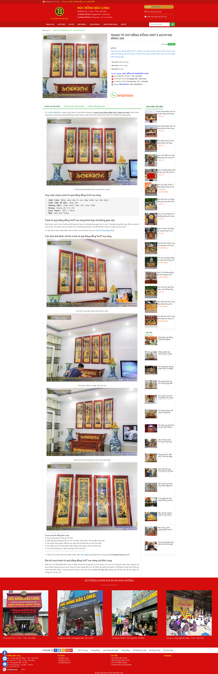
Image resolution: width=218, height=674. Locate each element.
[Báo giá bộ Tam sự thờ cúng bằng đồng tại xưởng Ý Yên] (151, 384)
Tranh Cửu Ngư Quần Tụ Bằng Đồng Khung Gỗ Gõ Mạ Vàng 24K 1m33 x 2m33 (166, 186)
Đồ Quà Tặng (168, 650)
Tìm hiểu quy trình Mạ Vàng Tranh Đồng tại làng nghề (166, 426)
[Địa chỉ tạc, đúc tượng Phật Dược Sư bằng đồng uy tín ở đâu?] (151, 531)
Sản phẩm (81, 24)
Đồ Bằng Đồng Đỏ (65, 662)
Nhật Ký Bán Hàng (110, 24)
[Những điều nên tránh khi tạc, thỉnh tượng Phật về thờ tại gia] (151, 355)
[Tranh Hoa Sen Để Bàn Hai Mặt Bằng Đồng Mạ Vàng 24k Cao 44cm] (151, 219)
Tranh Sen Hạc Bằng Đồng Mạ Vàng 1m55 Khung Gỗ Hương (165, 259)
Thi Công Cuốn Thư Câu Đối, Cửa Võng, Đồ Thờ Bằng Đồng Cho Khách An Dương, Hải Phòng (165, 397)
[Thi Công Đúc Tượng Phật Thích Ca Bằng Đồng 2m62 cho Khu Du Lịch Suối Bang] (151, 370)
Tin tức (71, 24)
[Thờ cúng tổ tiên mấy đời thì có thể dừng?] (151, 545)
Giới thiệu (61, 24)
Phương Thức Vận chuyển (74, 106)
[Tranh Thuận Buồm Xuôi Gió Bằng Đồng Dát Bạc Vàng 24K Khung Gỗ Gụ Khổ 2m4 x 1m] (151, 131)
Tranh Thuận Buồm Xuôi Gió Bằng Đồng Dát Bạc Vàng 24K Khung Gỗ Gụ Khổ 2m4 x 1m (166, 127)
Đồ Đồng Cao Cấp (139, 650)
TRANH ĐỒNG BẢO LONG (121, 660)
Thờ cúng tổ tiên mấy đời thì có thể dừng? (166, 543)
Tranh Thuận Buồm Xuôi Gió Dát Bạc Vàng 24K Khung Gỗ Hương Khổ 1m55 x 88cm (166, 113)
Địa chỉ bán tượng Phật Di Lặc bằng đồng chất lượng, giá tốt (166, 514)
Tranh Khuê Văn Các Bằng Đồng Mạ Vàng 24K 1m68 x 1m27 (166, 200)
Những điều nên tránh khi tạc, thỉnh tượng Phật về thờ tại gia (166, 353)
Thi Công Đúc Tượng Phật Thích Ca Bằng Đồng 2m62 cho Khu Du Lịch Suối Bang (165, 368)
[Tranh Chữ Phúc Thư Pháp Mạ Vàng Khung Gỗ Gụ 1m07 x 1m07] (151, 233)
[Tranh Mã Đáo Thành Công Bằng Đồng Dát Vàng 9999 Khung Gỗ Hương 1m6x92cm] (151, 321)
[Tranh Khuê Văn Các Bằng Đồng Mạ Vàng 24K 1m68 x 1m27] (151, 204)
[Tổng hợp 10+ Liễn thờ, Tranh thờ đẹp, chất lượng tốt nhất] (151, 457)
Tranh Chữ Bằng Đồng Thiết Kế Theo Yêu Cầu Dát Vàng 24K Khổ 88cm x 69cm (166, 171)
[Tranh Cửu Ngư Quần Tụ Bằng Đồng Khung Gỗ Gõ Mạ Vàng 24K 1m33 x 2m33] (151, 190)
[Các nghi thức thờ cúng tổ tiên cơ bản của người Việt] (151, 502)
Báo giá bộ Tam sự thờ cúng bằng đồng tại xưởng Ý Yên (165, 382)
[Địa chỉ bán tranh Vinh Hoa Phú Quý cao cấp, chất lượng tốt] (151, 443)
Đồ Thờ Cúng (83, 650)
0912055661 (156, 7)
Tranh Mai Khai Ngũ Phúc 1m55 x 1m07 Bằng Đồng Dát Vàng (165, 288)
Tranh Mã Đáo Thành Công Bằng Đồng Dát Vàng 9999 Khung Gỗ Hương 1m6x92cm (166, 318)
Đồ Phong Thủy (154, 650)
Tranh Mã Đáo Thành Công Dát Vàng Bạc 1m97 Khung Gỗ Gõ (166, 244)
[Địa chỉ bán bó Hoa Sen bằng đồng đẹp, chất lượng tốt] (151, 487)
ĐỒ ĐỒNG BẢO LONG (119, 658)
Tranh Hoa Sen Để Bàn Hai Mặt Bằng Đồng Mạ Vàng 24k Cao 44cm (166, 215)
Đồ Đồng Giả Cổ (64, 660)
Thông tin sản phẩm (52, 106)
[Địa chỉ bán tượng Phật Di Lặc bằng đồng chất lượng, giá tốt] (151, 516)
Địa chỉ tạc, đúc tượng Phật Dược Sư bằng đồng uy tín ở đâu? (165, 529)
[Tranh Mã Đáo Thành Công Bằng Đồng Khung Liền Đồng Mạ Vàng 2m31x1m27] (151, 307)
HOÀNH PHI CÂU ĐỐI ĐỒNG (121, 665)
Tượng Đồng (95, 650)
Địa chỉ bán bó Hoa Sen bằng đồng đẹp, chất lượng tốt (166, 485)
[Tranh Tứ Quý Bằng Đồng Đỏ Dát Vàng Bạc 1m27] (151, 277)
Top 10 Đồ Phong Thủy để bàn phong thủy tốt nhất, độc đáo (165, 470)
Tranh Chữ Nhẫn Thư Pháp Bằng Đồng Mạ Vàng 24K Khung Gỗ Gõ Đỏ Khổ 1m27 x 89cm (166, 157)
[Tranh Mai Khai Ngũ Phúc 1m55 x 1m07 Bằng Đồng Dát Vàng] (151, 292)
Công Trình (94, 24)
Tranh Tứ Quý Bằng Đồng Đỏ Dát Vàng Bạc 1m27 (165, 274)
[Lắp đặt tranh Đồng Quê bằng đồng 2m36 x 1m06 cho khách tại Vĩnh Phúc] (151, 340)
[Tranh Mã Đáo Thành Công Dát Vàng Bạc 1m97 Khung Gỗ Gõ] (151, 248)
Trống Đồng (125, 650)
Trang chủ (50, 24)
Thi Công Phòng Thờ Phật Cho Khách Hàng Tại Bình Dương (166, 412)
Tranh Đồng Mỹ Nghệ (110, 650)
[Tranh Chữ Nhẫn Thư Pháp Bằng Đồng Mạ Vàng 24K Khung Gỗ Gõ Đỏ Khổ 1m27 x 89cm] (151, 160)
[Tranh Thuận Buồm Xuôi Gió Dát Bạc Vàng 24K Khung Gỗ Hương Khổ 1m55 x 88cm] (151, 116)
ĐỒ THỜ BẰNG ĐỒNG (119, 662)
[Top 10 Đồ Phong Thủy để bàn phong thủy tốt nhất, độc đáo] (151, 472)
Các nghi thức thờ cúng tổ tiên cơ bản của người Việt (165, 499)
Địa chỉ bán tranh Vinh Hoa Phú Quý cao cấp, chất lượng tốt (165, 441)
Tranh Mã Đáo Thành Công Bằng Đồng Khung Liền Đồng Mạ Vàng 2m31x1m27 (166, 303)
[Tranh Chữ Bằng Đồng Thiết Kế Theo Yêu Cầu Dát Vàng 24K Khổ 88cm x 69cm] (151, 175)
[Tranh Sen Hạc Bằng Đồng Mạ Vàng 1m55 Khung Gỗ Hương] (151, 263)
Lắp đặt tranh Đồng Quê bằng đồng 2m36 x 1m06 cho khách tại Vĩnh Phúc (165, 338)
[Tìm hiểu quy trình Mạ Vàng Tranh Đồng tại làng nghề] (151, 428)
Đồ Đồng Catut (63, 658)
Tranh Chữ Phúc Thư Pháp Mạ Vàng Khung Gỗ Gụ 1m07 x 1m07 (165, 230)
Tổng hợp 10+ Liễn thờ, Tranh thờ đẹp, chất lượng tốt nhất (165, 455)
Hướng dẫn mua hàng (96, 106)
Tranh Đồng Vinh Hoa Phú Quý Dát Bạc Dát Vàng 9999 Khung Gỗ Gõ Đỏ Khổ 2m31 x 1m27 (165, 142)
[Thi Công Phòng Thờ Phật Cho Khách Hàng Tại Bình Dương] (151, 414)
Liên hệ (123, 24)
